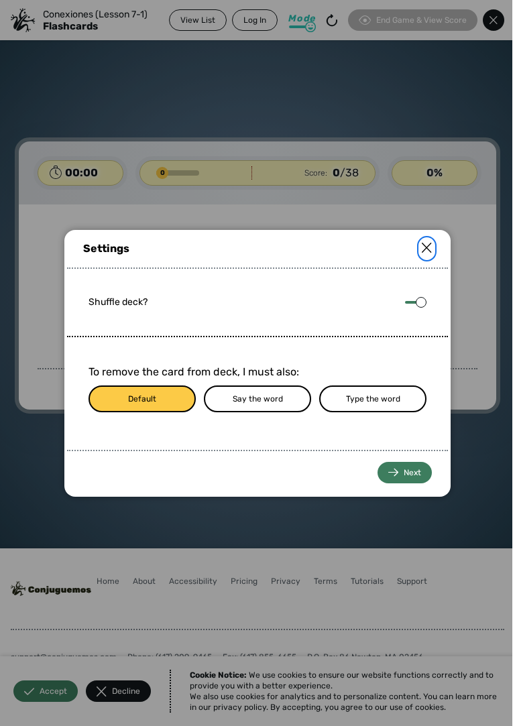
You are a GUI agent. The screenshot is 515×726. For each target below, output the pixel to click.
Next (412, 472)
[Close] (427, 249)
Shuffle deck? (118, 302)
